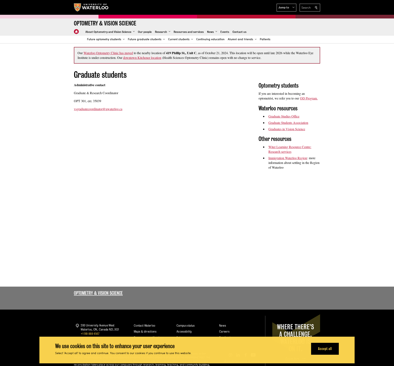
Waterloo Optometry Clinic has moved (108, 53)
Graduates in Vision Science (286, 129)
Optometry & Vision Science (98, 293)
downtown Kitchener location (142, 57)
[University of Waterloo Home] (91, 7)
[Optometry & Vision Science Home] (76, 31)
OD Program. (309, 98)
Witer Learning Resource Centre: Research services (289, 149)
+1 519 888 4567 (90, 333)
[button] (286, 7)
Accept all (325, 349)
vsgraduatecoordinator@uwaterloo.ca (98, 109)
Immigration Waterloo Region (287, 158)
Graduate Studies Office (283, 116)
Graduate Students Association (288, 122)
